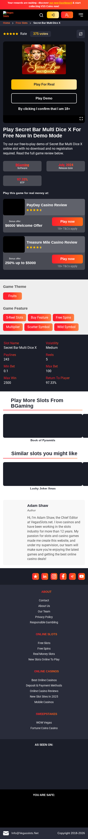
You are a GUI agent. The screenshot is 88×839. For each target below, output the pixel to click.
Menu (81, 15)
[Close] (81, 44)
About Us (44, 606)
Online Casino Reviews (44, 691)
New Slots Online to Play (44, 659)
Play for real (44, 84)
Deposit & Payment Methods (44, 685)
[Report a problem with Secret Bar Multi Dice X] (81, 34)
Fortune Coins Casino (44, 728)
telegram (72, 576)
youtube (81, 576)
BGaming (22, 165)
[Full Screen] (81, 119)
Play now (67, 221)
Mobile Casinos (44, 702)
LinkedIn (44, 576)
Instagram (54, 576)
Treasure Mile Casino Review (52, 242)
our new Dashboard (60, 2)
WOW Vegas (44, 722)
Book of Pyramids (42, 440)
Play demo (44, 98)
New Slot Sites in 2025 (44, 696)
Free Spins (44, 648)
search (41, 15)
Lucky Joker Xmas (43, 488)
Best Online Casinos (44, 680)
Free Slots (44, 643)
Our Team (44, 611)
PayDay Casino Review (47, 205)
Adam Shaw (37, 506)
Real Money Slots (44, 653)
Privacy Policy (44, 617)
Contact (44, 600)
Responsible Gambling (44, 622)
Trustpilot (35, 576)
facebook (63, 576)
